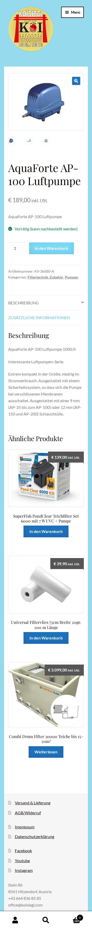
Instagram (24, 870)
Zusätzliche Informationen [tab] (39, 317)
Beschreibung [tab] (23, 302)
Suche (46, 920)
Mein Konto (15, 920)
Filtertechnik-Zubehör (45, 277)
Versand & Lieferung (32, 802)
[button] (76, 81)
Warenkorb (71, 916)
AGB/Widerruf (28, 812)
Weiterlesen (45, 751)
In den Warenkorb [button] (46, 531)
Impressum (24, 826)
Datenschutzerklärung (34, 836)
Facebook (23, 850)
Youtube (22, 860)
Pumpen (71, 277)
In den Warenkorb (51, 248)
